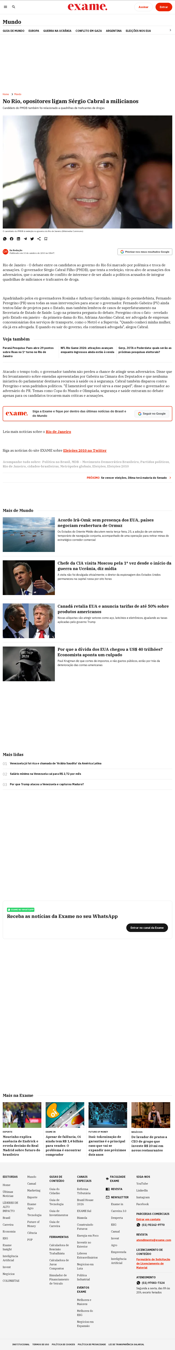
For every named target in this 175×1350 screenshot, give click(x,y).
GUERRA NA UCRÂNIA (57, 30)
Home (6, 94)
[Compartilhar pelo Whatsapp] (5, 239)
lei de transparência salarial (126, 1344)
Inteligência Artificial (10, 1258)
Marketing (34, 1190)
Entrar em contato (148, 1219)
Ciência (32, 1233)
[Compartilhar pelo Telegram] (25, 239)
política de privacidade (92, 1344)
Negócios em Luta (85, 1266)
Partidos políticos (154, 462)
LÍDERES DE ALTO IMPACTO (10, 1207)
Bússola (82, 1217)
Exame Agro (31, 1206)
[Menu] (5, 7)
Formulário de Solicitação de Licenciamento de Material (153, 1263)
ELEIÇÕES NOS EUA (138, 30)
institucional (21, 1344)
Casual (31, 1183)
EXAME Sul (84, 1211)
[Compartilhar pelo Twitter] (32, 239)
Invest (7, 1267)
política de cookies (63, 1344)
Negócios (9, 1274)
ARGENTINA (114, 30)
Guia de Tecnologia (56, 1202)
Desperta (117, 1217)
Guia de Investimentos (58, 1213)
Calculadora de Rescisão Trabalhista (59, 1249)
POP (30, 1239)
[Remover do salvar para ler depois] (46, 239)
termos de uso (40, 1344)
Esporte (32, 1197)
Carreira (8, 1224)
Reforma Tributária (84, 1191)
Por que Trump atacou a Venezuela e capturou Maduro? (47, 784)
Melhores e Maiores (84, 1302)
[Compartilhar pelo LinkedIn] (18, 239)
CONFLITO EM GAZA (89, 30)
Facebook (142, 1204)
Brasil (6, 1217)
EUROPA (34, 30)
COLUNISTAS (11, 1280)
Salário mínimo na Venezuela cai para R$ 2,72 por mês (45, 773)
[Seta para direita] (166, 30)
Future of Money (33, 1224)
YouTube (142, 1183)
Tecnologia (34, 1215)
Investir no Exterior (84, 1244)
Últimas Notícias (8, 1194)
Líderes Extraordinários (87, 1255)
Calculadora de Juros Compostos (59, 1264)
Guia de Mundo (13, 30)
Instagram (143, 1197)
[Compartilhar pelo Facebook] (12, 239)
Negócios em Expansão (85, 1324)
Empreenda (118, 1252)
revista (116, 1189)
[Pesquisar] (13, 7)
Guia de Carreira (54, 1224)
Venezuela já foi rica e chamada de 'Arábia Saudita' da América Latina (55, 763)
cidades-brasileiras (43, 466)
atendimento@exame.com (153, 1240)
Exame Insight (7, 1247)
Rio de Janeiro (58, 431)
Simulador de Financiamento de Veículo (59, 1279)
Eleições (99, 466)
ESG (5, 1238)
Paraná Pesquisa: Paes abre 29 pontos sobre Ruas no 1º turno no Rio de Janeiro (28, 352)
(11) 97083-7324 (153, 1282)
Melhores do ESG (85, 1313)
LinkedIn (142, 1190)
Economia (9, 1231)
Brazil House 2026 (85, 1202)
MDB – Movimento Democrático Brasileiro (105, 462)
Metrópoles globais (75, 466)
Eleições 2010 (118, 466)
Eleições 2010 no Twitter (85, 450)
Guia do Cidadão (54, 1191)
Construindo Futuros (85, 1226)
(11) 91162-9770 (153, 1225)
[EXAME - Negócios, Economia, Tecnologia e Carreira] (87, 7)
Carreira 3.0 (118, 1211)
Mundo (12, 21)
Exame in (117, 1204)
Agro (114, 1245)
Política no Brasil (56, 462)
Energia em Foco (88, 1235)
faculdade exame (117, 1179)
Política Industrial (83, 1277)
